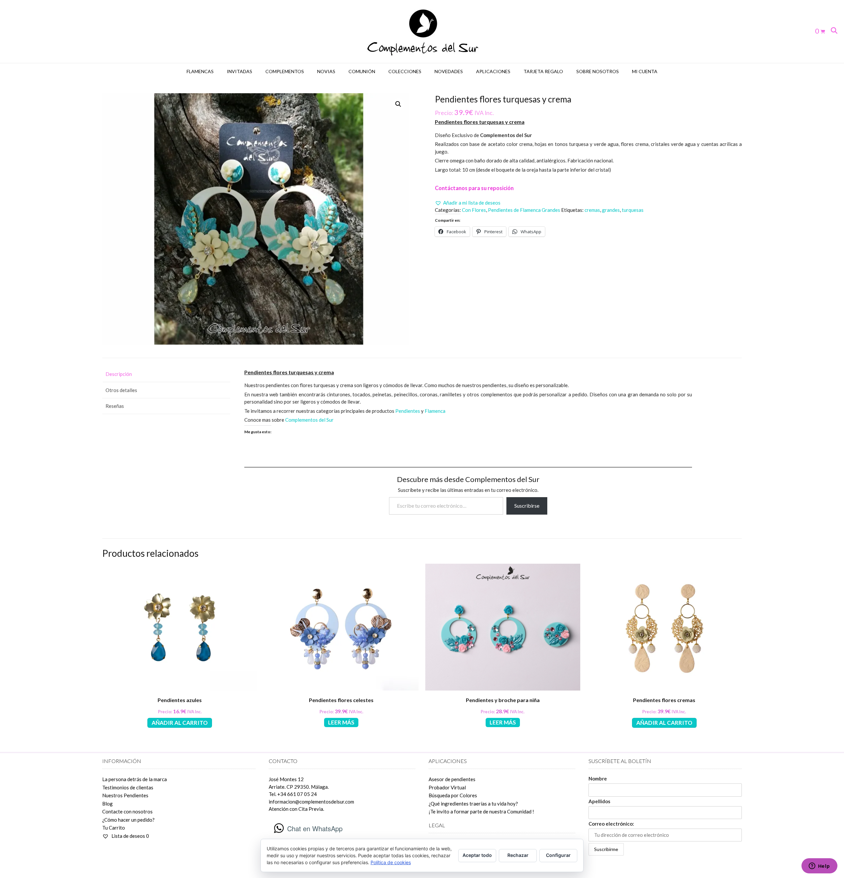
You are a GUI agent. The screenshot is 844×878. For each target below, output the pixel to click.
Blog (107, 804)
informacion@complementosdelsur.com (311, 802)
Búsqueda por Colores (453, 795)
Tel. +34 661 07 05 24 (293, 794)
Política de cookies (391, 862)
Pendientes (408, 411)
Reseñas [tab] (115, 406)
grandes (611, 210)
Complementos (284, 71)
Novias (326, 71)
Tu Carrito (113, 828)
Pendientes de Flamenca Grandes (524, 210)
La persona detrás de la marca (134, 779)
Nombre (597, 778)
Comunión (361, 71)
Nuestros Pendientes (125, 795)
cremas (592, 210)
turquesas (633, 210)
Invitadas (239, 71)
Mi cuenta (644, 71)
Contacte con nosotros (127, 811)
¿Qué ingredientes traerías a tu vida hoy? (473, 804)
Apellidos (599, 801)
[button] (398, 104)
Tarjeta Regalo (543, 71)
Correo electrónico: (611, 824)
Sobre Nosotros (597, 71)
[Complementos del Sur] (422, 31)
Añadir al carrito (180, 722)
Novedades (449, 71)
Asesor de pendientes (452, 779)
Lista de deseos (129, 836)
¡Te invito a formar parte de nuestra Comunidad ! (481, 811)
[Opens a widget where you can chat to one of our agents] (819, 866)
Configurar (558, 855)
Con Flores (474, 210)
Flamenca (435, 411)
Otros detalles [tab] (121, 390)
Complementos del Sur (309, 420)
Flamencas (200, 71)
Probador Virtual (447, 787)
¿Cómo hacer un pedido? (128, 820)
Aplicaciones (493, 71)
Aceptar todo (477, 855)
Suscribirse (526, 505)
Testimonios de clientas (127, 787)
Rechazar (517, 855)
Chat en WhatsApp (315, 828)
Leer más (341, 722)
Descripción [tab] (119, 374)
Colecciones (404, 71)
